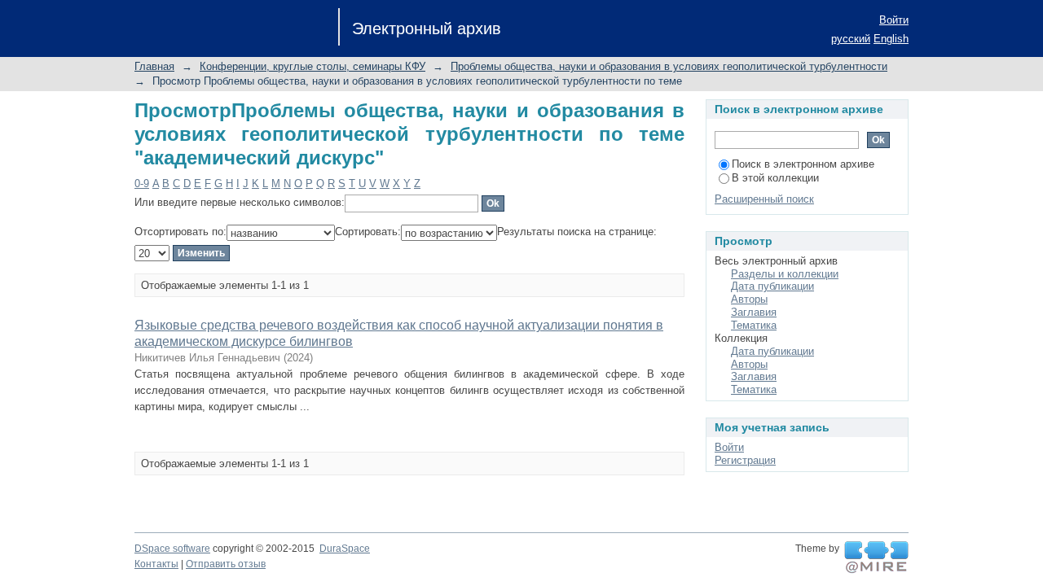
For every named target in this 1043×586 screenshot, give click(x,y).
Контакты (156, 564)
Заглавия (754, 312)
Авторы (749, 299)
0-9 (141, 183)
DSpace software (172, 548)
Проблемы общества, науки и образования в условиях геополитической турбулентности (669, 66)
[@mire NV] (876, 557)
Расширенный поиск (764, 199)
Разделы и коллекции (784, 274)
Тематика (754, 325)
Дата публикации (772, 286)
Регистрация (745, 460)
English (891, 39)
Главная (154, 66)
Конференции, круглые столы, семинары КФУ (312, 66)
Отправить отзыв (226, 564)
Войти (894, 20)
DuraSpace (344, 548)
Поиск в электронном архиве (803, 164)
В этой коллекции (775, 178)
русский (850, 39)
